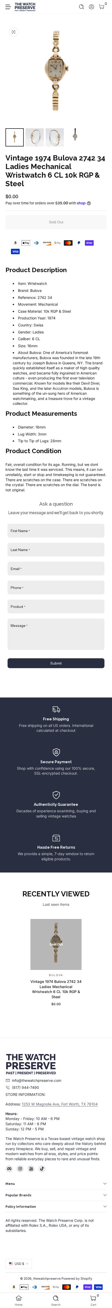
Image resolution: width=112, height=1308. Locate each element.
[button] (82, 7)
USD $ (19, 1264)
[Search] (82, 7)
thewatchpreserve (47, 1278)
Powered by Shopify (76, 1278)
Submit (56, 663)
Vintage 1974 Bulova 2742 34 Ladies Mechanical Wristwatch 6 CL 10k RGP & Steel (56, 989)
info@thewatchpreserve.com (36, 1080)
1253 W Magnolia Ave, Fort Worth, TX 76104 (60, 1104)
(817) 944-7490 (25, 1087)
